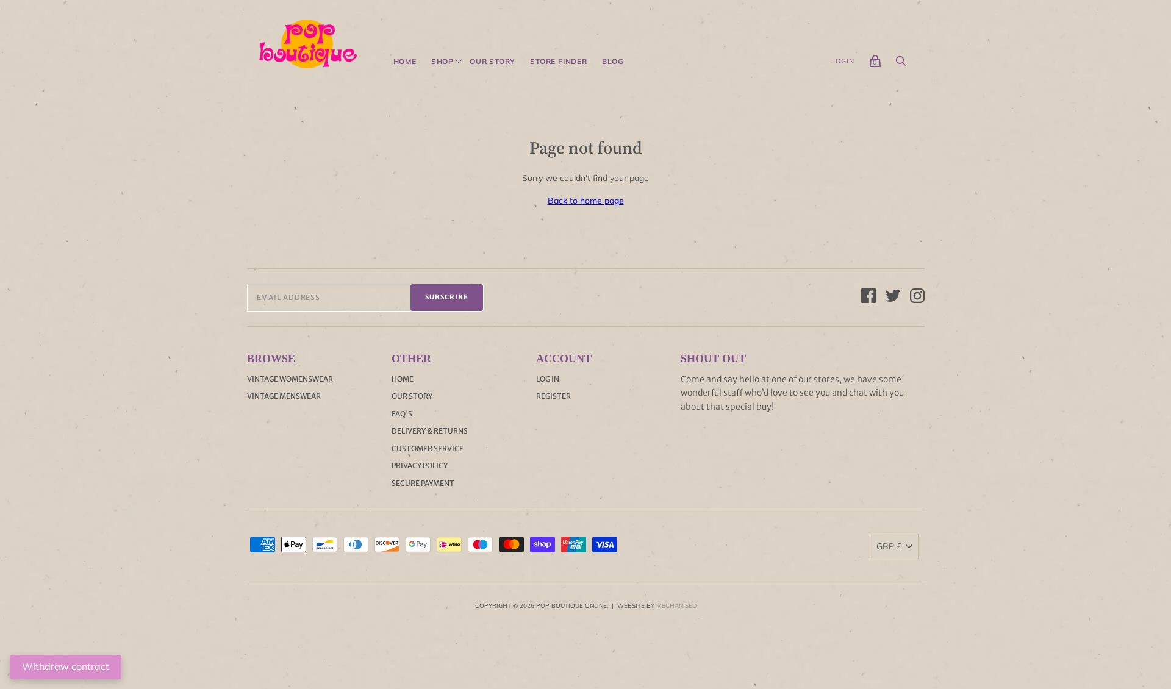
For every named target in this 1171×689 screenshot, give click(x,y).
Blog (613, 61)
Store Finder (558, 61)
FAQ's (402, 413)
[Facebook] (868, 297)
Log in (547, 379)
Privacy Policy (420, 465)
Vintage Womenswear (290, 379)
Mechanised (676, 606)
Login (843, 61)
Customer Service (428, 448)
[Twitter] (893, 297)
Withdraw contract (65, 666)
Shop (442, 61)
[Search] (901, 64)
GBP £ (888, 546)
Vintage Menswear (284, 396)
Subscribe (446, 297)
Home (405, 61)
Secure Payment (423, 483)
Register (553, 396)
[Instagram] (917, 297)
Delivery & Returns (430, 430)
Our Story (492, 61)
